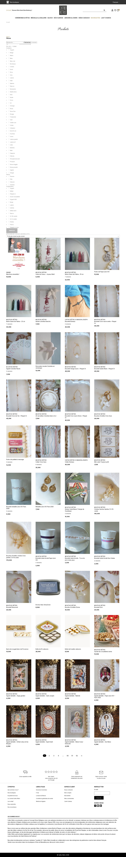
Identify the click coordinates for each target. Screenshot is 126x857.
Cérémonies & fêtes (22, 18)
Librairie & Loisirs (70, 18)
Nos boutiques (12, 792)
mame (8, 272)
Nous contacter (68, 790)
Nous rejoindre (12, 804)
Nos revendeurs (12, 807)
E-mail (96, 789)
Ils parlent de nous (13, 795)
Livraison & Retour (41, 795)
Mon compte (67, 792)
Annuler (34, 42)
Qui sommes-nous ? (13, 790)
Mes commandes (69, 798)
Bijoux (50, 18)
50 (68, 756)
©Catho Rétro (41, 272)
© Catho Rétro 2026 (63, 855)
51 (72, 756)
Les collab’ (11, 801)
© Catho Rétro (12, 367)
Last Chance (106, 18)
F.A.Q (37, 792)
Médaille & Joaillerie (38, 18)
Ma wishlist (67, 795)
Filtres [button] (8, 36)
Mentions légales (40, 801)
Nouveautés (95, 18)
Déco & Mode (58, 18)
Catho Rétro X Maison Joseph (76, 319)
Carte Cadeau (68, 801)
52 (77, 756)
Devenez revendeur (41, 790)
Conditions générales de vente (44, 798)
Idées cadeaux (84, 18)
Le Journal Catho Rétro (14, 798)
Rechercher (27, 42)
